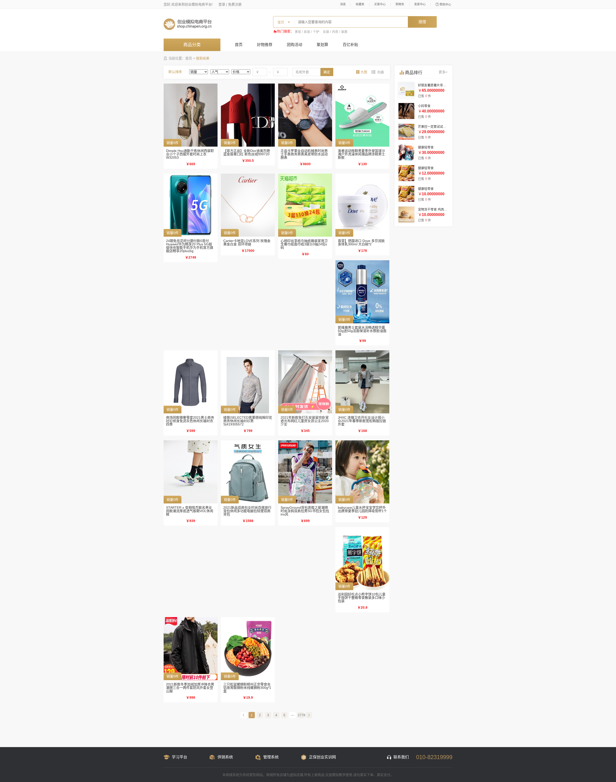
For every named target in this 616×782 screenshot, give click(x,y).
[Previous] (243, 715)
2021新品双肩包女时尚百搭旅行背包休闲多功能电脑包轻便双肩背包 (247, 511)
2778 (301, 715)
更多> (443, 72)
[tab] (362, 72)
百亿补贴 (350, 45)
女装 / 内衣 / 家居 (335, 31)
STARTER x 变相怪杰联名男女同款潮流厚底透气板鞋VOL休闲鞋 (189, 511)
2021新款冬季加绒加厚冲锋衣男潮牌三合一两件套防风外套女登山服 (190, 688)
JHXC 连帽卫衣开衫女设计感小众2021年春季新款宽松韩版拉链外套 (362, 421)
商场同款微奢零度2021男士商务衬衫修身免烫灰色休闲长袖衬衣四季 (190, 421)
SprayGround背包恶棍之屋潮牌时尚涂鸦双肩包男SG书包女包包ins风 (305, 511)
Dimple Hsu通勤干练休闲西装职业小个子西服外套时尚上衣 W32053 (190, 154)
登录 (221, 4)
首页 (239, 45)
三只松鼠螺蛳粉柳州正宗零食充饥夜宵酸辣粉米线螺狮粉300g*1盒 (247, 688)
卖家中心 (420, 4)
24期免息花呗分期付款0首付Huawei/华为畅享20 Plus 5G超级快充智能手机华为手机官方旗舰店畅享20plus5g (189, 246)
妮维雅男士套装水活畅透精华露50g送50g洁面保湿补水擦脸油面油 (362, 331)
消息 (343, 4)
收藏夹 (360, 4)
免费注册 (235, 4)
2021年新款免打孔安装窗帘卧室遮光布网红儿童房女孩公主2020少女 (305, 421)
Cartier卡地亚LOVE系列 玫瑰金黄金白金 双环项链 (246, 242)
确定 (326, 72)
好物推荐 (264, 45)
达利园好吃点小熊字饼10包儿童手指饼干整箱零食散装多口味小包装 (361, 598)
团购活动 (294, 45)
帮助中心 (445, 4)
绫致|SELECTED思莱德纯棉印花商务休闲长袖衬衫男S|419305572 (247, 421)
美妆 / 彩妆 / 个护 (307, 31)
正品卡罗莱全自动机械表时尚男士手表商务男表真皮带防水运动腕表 (304, 154)
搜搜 (422, 22)
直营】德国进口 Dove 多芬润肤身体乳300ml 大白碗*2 (361, 242)
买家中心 (380, 4)
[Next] (309, 715)
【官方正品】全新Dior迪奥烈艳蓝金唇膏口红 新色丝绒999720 (246, 152)
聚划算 (322, 45)
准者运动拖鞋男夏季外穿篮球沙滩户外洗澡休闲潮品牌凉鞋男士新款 (361, 154)
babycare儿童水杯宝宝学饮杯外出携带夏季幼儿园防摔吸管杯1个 (362, 509)
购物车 (400, 4)
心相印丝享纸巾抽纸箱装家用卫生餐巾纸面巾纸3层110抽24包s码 (304, 244)
